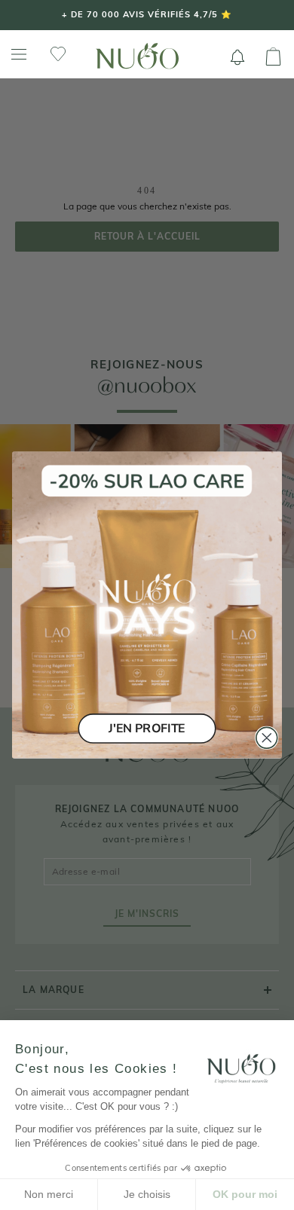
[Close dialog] (266, 737)
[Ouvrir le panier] (273, 57)
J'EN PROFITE (147, 728)
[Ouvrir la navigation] (18, 54)
